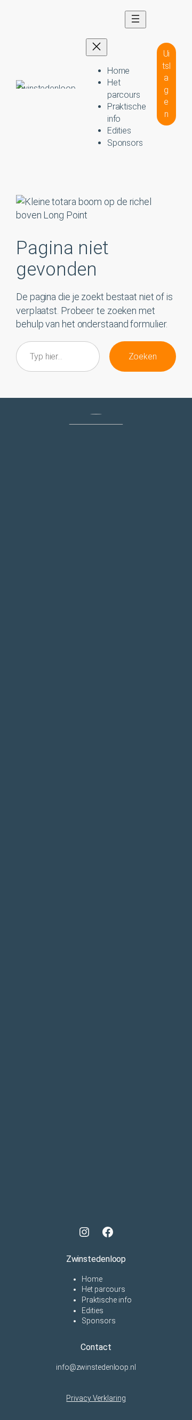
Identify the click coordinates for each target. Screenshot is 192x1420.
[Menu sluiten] (96, 47)
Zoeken (143, 356)
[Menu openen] (135, 19)
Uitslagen (166, 84)
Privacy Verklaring (95, 1398)
